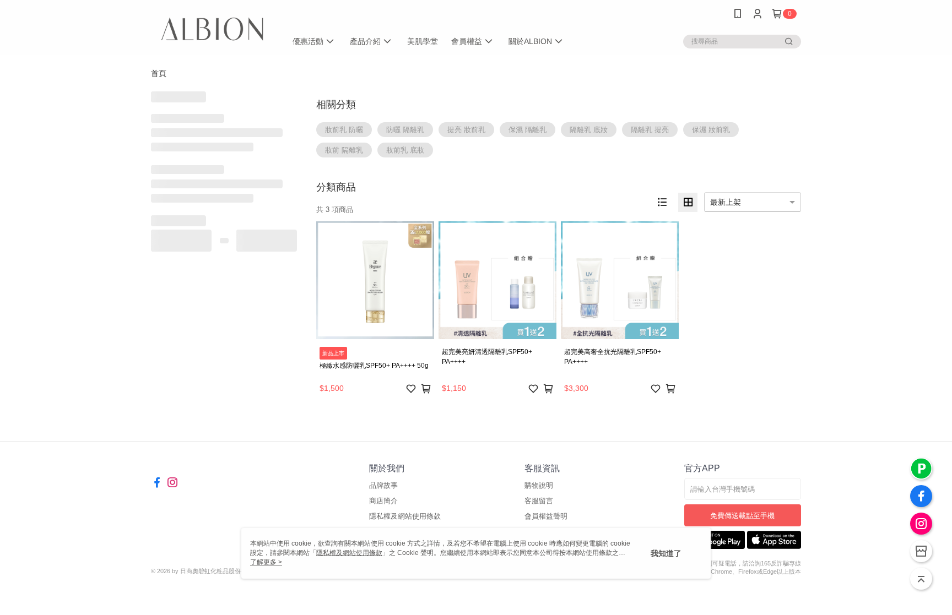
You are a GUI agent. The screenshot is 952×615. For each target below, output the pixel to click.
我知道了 (666, 553)
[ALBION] (212, 29)
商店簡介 (383, 501)
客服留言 (538, 501)
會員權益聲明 (545, 516)
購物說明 (538, 485)
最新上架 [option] (725, 202)
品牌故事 (383, 485)
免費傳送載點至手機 (742, 515)
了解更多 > (266, 562)
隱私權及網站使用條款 (405, 516)
